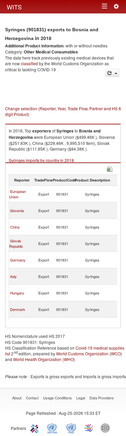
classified (29, 63)
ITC (35, 427)
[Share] (112, 73)
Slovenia (17, 210)
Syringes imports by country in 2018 (41, 160)
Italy (13, 276)
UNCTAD (53, 427)
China (14, 227)
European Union (17, 194)
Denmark (17, 309)
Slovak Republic (16, 243)
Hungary (17, 292)
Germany (18, 260)
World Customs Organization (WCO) (89, 353)
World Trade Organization (89, 427)
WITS (14, 6)
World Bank (107, 427)
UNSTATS (71, 427)
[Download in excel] (109, 168)
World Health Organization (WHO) (44, 359)
